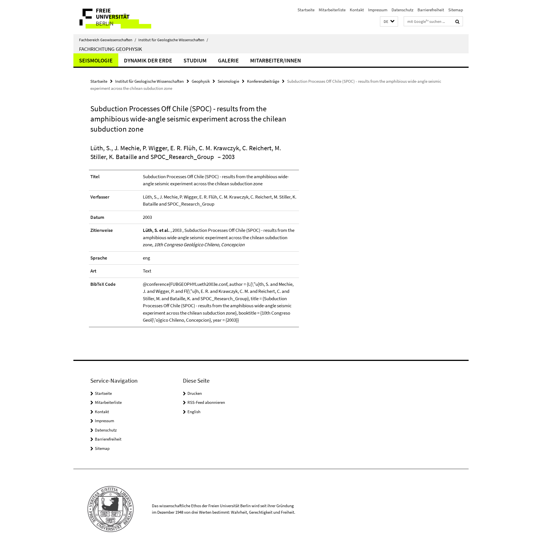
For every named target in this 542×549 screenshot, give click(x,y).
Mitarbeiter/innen (275, 60)
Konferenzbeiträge (263, 81)
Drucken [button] (194, 393)
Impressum (377, 9)
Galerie (228, 60)
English (193, 411)
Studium (195, 60)
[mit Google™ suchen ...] (457, 21)
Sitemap (455, 9)
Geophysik (201, 81)
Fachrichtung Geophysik (110, 48)
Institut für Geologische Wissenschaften (173, 40)
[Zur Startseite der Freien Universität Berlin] (120, 17)
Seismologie (96, 60)
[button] (389, 21)
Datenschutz (402, 9)
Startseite (306, 9)
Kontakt (357, 9)
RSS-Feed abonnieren (206, 402)
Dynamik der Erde (148, 60)
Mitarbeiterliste (332, 9)
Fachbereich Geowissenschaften (107, 40)
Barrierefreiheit (431, 9)
